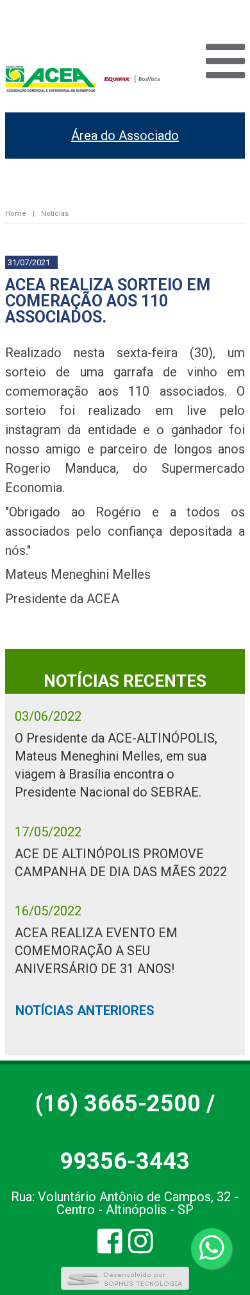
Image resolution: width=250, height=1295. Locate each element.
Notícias (55, 213)
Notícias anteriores (84, 1010)
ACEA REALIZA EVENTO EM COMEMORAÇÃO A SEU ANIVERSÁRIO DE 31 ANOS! (96, 950)
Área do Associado (125, 135)
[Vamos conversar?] (211, 1248)
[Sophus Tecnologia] (125, 1287)
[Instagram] (140, 1247)
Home (15, 213)
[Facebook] (109, 1247)
